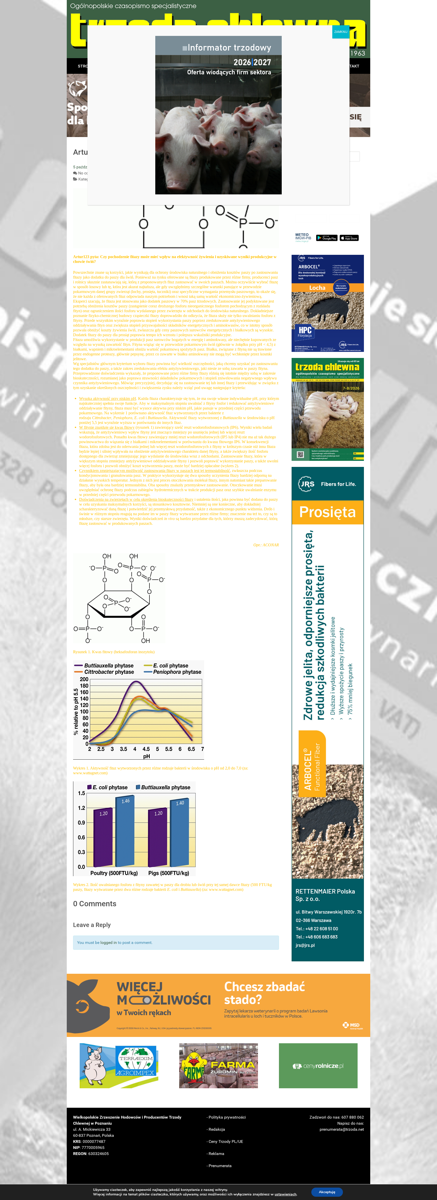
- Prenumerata (219, 1165)
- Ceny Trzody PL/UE (225, 1141)
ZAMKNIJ (340, 32)
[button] (328, 303)
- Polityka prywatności (226, 1117)
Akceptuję (327, 1192)
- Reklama (215, 1153)
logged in (108, 942)
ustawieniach (285, 1194)
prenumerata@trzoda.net (342, 1129)
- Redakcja (216, 1129)
